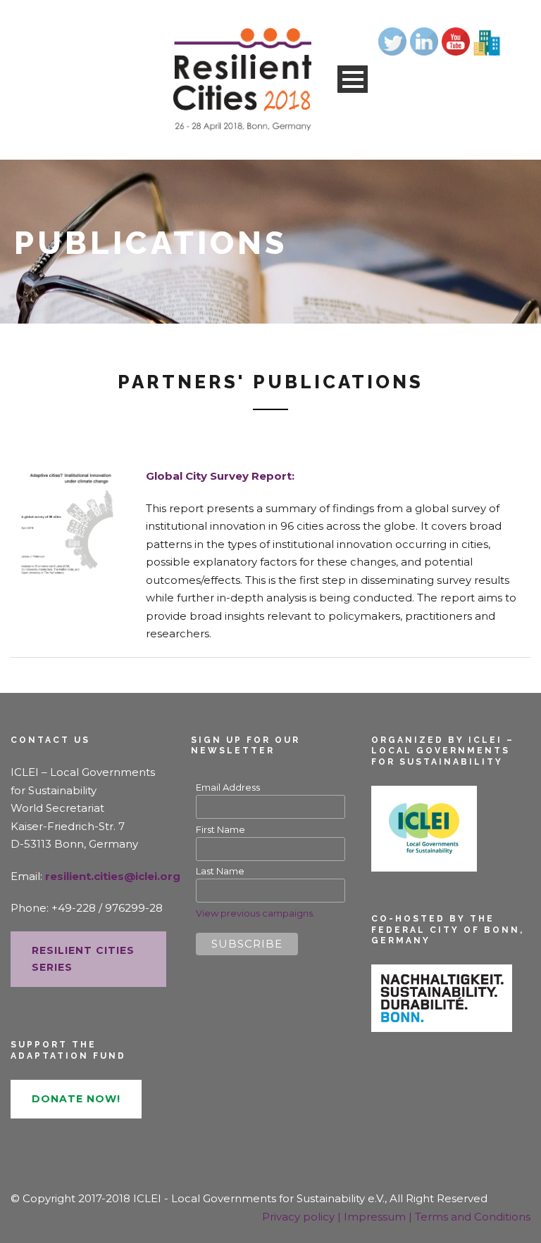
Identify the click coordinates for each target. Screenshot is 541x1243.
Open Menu (352, 79)
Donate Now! (76, 1098)
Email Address (228, 787)
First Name (220, 829)
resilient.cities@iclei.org (112, 876)
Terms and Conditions (472, 1216)
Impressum (376, 1216)
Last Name (220, 871)
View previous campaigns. (255, 913)
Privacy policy (299, 1216)
